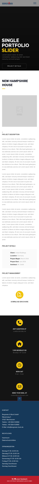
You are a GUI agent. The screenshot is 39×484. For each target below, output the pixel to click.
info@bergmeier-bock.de (15, 427)
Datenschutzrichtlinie (9, 440)
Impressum (5, 438)
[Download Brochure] (19, 294)
